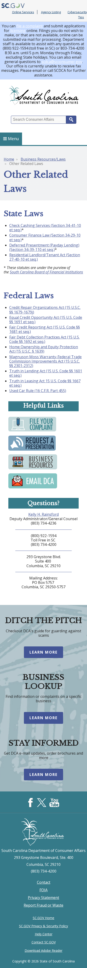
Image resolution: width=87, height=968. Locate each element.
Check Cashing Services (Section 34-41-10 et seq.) (45, 227)
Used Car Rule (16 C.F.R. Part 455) (37, 390)
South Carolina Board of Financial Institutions (46, 272)
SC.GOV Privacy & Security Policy (43, 926)
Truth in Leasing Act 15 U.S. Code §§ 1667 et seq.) (45, 383)
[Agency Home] (43, 95)
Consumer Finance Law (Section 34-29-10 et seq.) (45, 237)
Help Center (43, 934)
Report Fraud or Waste (43, 905)
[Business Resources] (32, 469)
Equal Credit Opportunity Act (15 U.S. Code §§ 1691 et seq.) (45, 319)
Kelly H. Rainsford (43, 514)
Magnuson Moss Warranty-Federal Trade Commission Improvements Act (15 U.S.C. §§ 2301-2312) (45, 361)
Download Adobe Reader (43, 950)
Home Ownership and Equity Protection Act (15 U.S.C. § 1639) (43, 349)
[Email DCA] (32, 487)
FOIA (43, 889)
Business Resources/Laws (43, 159)
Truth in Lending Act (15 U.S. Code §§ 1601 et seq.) (45, 373)
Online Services (23, 12)
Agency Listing (51, 12)
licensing (18, 30)
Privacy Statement (43, 897)
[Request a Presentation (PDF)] (32, 450)
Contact (43, 882)
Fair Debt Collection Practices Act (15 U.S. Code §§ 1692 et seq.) (44, 339)
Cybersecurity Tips (77, 14)
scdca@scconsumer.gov (62, 61)
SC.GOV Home (43, 918)
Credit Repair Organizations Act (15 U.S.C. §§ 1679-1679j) (45, 309)
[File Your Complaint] (32, 431)
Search (71, 120)
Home (9, 159)
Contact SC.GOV (44, 942)
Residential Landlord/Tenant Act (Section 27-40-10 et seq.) (44, 257)
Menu (13, 138)
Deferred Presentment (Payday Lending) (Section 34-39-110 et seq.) (44, 247)
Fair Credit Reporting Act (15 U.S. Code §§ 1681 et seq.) (44, 329)
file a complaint (29, 25)
